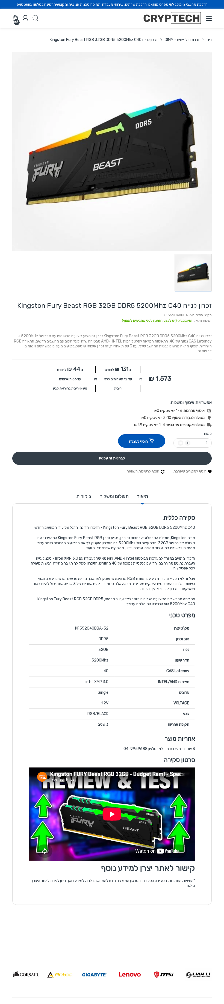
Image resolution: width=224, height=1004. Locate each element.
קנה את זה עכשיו (112, 458)
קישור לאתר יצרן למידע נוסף (148, 868)
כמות (208, 433)
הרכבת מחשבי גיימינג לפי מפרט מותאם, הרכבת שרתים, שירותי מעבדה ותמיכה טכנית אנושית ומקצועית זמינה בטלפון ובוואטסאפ (112, 4)
